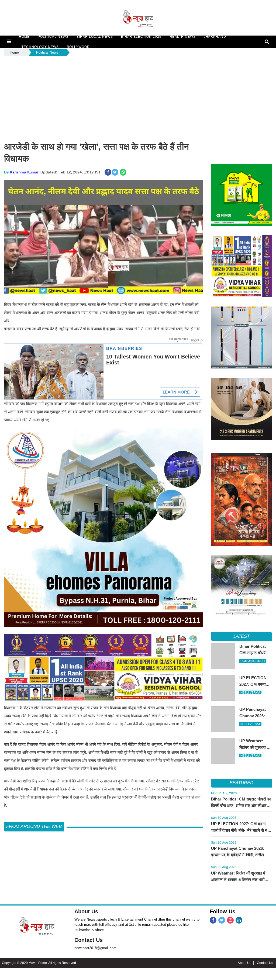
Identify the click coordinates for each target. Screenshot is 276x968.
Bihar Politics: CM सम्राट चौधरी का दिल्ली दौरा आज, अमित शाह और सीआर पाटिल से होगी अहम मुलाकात (241, 805)
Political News (47, 52)
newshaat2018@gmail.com (95, 948)
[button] (9, 41)
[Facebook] (213, 920)
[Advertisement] (138, 97)
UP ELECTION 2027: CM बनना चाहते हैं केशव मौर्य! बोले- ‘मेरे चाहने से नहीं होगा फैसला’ (240, 830)
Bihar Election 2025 (141, 37)
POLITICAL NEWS (53, 37)
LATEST (241, 636)
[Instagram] (230, 920)
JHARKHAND (215, 37)
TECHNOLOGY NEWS (40, 47)
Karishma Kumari (24, 172)
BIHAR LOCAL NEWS (95, 37)
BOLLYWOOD (78, 47)
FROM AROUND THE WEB (34, 826)
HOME (24, 37)
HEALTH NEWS (183, 37)
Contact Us (88, 940)
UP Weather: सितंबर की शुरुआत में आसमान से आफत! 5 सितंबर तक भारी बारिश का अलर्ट (238, 879)
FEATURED (241, 782)
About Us (86, 911)
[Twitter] (221, 920)
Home (14, 52)
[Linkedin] (239, 920)
